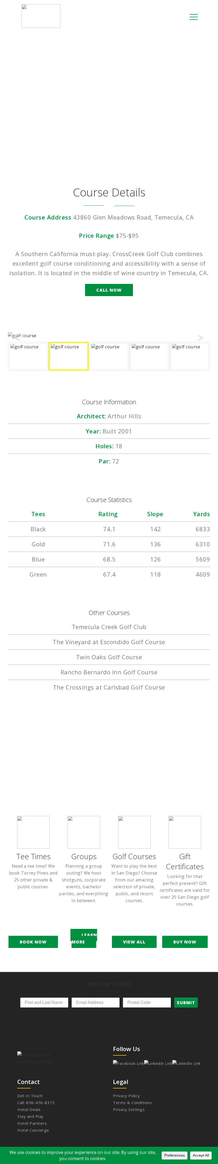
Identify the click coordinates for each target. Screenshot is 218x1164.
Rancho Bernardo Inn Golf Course (109, 672)
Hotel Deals (29, 1109)
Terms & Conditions (132, 1102)
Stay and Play (30, 1116)
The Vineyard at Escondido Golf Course (109, 642)
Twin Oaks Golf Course (109, 657)
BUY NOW (184, 942)
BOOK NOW (33, 942)
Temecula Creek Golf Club (109, 627)
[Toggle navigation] (194, 16)
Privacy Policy (126, 1095)
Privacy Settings (129, 1109)
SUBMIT (186, 1002)
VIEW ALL (134, 942)
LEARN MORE (84, 938)
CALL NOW (109, 290)
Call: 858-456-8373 (36, 1102)
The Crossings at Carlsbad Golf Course (109, 687)
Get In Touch (30, 1095)
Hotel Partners (32, 1123)
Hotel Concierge (33, 1130)
